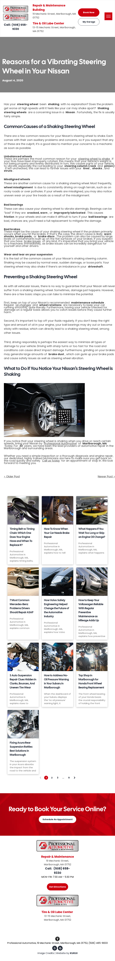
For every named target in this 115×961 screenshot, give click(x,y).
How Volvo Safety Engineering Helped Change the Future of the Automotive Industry (56, 608)
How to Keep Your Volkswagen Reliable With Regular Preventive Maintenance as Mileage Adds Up (90, 610)
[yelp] (54, 948)
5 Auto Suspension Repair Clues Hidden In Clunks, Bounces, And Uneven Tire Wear (23, 681)
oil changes (23, 305)
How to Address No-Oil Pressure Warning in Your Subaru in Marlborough (56, 681)
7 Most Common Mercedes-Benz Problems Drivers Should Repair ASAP (21, 606)
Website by (62, 953)
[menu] (108, 16)
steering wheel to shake (94, 159)
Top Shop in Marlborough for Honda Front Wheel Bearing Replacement (91, 681)
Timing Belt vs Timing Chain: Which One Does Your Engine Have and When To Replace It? (22, 537)
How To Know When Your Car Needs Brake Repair (56, 533)
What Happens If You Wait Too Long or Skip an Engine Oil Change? (91, 533)
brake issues (32, 241)
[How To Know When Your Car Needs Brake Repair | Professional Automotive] (57, 510)
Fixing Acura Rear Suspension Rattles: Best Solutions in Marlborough (21, 748)
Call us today (51, 460)
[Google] (60, 948)
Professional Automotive (60, 443)
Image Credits (45, 953)
